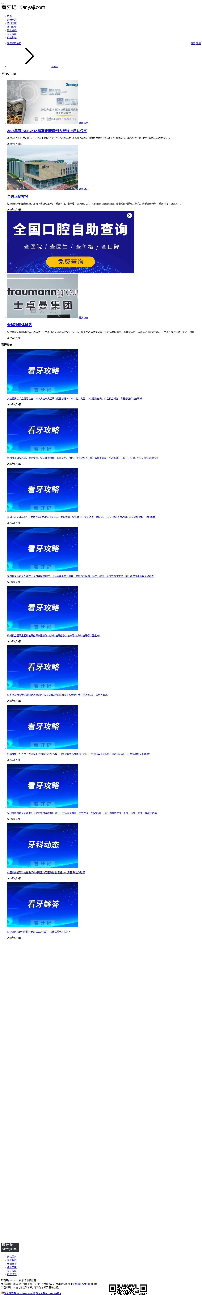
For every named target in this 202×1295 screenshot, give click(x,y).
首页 (9, 16)
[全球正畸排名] (43, 189)
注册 (198, 43)
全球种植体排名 (19, 325)
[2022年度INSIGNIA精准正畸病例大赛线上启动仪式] (43, 123)
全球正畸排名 (17, 196)
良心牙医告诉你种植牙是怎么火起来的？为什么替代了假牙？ (39, 932)
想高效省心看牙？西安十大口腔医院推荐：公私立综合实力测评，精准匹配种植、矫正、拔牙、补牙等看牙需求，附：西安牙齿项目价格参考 (80, 576)
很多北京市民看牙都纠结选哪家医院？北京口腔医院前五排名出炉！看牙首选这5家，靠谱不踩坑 (57, 695)
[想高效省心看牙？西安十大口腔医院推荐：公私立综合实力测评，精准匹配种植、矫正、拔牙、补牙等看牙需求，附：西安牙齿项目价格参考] (42, 570)
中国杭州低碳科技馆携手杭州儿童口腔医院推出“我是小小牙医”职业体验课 (46, 872)
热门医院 (12, 23)
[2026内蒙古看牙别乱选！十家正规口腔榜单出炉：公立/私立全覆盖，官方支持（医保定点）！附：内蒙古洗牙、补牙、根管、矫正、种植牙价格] (42, 807)
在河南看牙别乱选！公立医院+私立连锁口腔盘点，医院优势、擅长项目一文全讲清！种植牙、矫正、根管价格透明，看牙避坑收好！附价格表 (81, 517)
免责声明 (12, 1267)
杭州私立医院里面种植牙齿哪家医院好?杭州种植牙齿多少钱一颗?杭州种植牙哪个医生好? (53, 635)
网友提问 (12, 30)
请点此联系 (78, 1284)
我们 (86, 1284)
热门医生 (12, 27)
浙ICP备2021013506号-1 (48, 1293)
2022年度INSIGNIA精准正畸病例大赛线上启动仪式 (47, 131)
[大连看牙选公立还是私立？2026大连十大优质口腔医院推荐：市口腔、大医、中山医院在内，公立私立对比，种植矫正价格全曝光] (42, 393)
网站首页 (12, 1256)
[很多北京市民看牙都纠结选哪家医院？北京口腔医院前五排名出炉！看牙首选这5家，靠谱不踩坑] (42, 689)
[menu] (2, 3)
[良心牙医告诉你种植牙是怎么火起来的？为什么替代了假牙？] (42, 926)
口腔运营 (12, 1274)
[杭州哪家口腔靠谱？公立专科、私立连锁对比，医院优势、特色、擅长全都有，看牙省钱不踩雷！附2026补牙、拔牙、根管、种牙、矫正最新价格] (42, 452)
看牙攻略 (12, 34)
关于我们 (12, 1260)
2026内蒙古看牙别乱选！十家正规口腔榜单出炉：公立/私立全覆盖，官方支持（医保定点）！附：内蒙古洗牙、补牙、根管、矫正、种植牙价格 (82, 813)
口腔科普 (12, 37)
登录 (193, 43)
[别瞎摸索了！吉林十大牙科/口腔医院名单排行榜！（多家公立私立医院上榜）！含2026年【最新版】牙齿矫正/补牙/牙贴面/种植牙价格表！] (42, 748)
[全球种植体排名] (43, 317)
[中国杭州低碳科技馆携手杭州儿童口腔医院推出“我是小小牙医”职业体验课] (42, 867)
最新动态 (12, 20)
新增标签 (12, 1264)
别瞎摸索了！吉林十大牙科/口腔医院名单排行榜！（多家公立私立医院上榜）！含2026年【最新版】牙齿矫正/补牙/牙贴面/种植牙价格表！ (79, 754)
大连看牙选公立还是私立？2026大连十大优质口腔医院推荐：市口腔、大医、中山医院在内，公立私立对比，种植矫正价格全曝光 (74, 398)
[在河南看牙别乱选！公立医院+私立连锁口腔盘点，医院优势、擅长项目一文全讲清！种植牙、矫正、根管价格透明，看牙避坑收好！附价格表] (42, 511)
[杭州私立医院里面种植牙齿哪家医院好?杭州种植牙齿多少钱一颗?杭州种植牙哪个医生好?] (42, 630)
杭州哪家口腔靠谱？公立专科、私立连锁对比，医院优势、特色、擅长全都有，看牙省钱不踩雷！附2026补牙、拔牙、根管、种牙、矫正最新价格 (83, 458)
